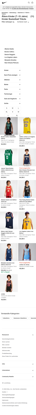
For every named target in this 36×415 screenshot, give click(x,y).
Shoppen (31, 8)
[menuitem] (5, 392)
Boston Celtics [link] (9, 51)
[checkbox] (6, 108)
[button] (12, 70)
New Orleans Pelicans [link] (12, 63)
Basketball (5, 12)
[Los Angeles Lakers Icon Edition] (27, 220)
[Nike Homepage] (4, 2)
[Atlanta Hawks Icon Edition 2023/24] (9, 189)
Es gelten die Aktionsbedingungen (20, 8)
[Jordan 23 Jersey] (27, 252)
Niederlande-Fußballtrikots (20, 318)
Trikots (4, 14)
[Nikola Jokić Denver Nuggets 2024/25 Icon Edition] (9, 220)
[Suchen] (28, 2)
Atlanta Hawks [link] (9, 49)
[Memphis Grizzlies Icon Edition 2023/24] (9, 252)
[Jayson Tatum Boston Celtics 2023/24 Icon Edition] (9, 157)
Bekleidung (13, 12)
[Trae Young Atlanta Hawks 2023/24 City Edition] (27, 189)
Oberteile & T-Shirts (23, 12)
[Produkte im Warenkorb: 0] (32, 2)
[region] (18, 93)
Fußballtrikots (6, 318)
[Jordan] (9, 283)
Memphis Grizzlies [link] (10, 60)
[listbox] (23, 22)
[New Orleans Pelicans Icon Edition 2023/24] (27, 157)
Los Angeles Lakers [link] (11, 57)
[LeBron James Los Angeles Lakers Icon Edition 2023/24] (27, 126)
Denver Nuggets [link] (10, 54)
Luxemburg (7, 383)
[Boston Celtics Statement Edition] (9, 126)
